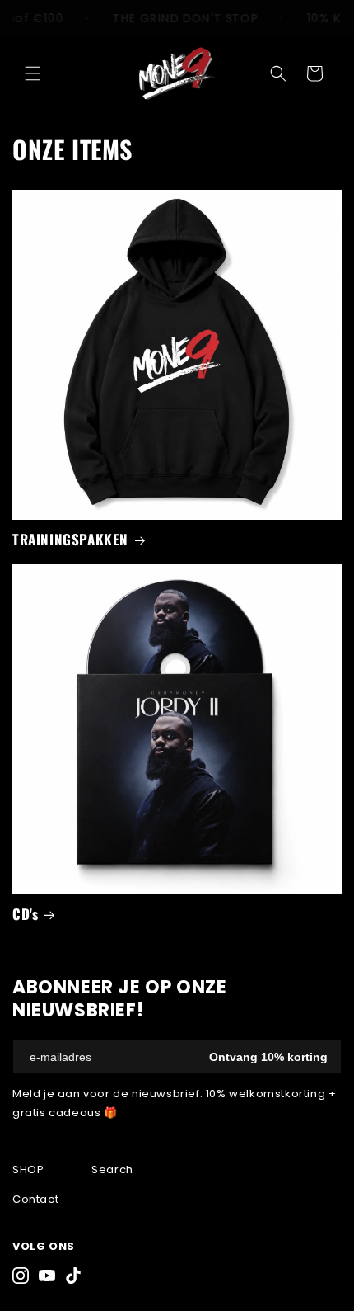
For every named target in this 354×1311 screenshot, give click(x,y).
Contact (35, 1199)
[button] (33, 73)
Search (112, 1169)
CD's (25, 914)
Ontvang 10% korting (268, 1056)
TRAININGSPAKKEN (70, 540)
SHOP (28, 1169)
